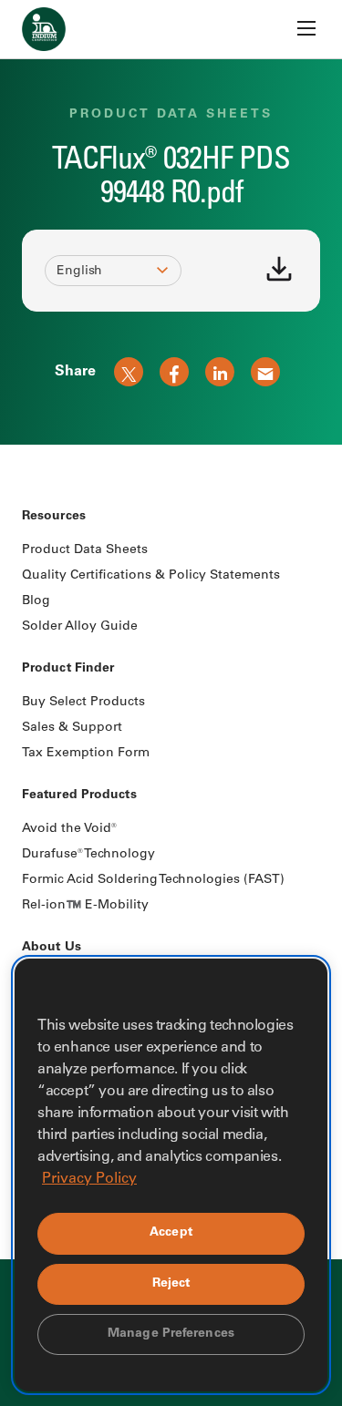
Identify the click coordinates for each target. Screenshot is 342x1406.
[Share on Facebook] (174, 371)
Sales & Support (72, 728)
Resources (54, 516)
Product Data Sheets (85, 550)
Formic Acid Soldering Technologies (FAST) (153, 880)
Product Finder (68, 668)
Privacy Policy (89, 1179)
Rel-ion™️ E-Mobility (85, 905)
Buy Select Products (83, 702)
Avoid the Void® (69, 829)
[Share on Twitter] (128, 371)
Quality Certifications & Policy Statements (151, 576)
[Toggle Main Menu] (306, 28)
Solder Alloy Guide (80, 627)
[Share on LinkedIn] (219, 371)
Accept (171, 1232)
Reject (171, 1284)
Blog (36, 601)
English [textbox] (79, 271)
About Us (51, 947)
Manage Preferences (171, 1334)
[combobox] (105, 271)
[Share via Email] (265, 371)
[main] (171, 222)
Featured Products (79, 795)
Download (279, 269)
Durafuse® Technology (88, 854)
